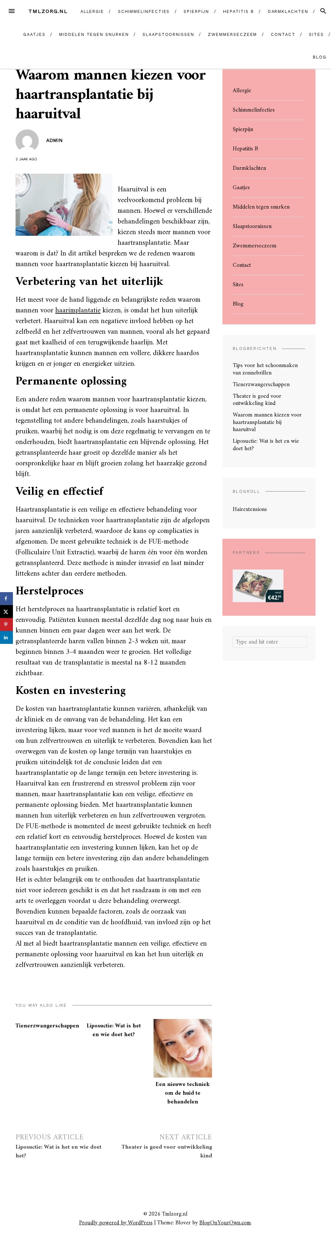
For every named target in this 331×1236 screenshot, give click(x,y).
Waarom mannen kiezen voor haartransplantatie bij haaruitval (267, 422)
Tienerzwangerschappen (47, 1026)
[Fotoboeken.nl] (258, 585)
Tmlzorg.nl (48, 11)
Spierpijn (196, 11)
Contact (283, 34)
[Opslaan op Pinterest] (6, 624)
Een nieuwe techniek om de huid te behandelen (182, 1093)
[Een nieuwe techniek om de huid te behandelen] (183, 1048)
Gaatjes (34, 34)
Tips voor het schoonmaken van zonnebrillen (265, 369)
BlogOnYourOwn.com (225, 1223)
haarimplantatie (78, 310)
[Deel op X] (6, 611)
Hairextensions (250, 509)
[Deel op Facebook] (6, 598)
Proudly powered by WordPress (116, 1223)
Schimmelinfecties (144, 11)
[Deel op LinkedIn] (6, 637)
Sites (316, 34)
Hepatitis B (238, 11)
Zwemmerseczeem (232, 34)
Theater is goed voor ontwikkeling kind (257, 400)
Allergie (92, 11)
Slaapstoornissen (168, 34)
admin (54, 140)
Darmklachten (288, 11)
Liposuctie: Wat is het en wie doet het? (114, 1030)
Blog (319, 57)
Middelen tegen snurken (94, 34)
